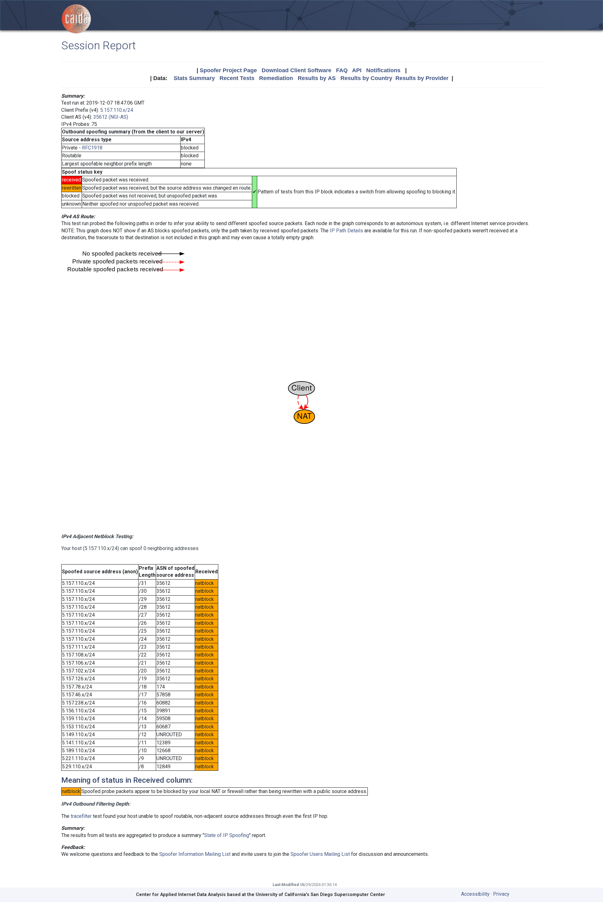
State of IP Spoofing (226, 835)
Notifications (383, 70)
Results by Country (366, 78)
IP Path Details (346, 231)
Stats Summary (194, 78)
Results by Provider (421, 78)
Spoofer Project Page (228, 70)
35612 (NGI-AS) (110, 117)
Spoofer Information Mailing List (195, 854)
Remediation (276, 78)
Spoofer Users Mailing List (320, 854)
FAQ (342, 70)
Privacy (501, 894)
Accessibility (475, 894)
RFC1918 (92, 148)
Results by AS (317, 78)
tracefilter (81, 816)
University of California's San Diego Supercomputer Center (320, 894)
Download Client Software (296, 70)
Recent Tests (237, 78)
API (356, 70)
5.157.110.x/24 (116, 110)
